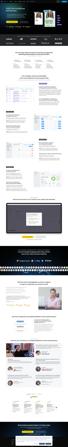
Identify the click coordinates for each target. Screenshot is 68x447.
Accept (42, 443)
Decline (48, 443)
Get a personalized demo (12, 21)
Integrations (20, 1)
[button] (11, 407)
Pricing (16, 1)
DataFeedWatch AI (32, 1)
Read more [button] (14, 411)
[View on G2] (13, 402)
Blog (27, 1)
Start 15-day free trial (24, 21)
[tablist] (20, 326)
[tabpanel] (44, 326)
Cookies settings (35, 443)
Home (12, 441)
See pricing (64, 1)
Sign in (58, 1)
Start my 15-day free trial (40, 236)
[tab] (20, 321)
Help (12, 443)
